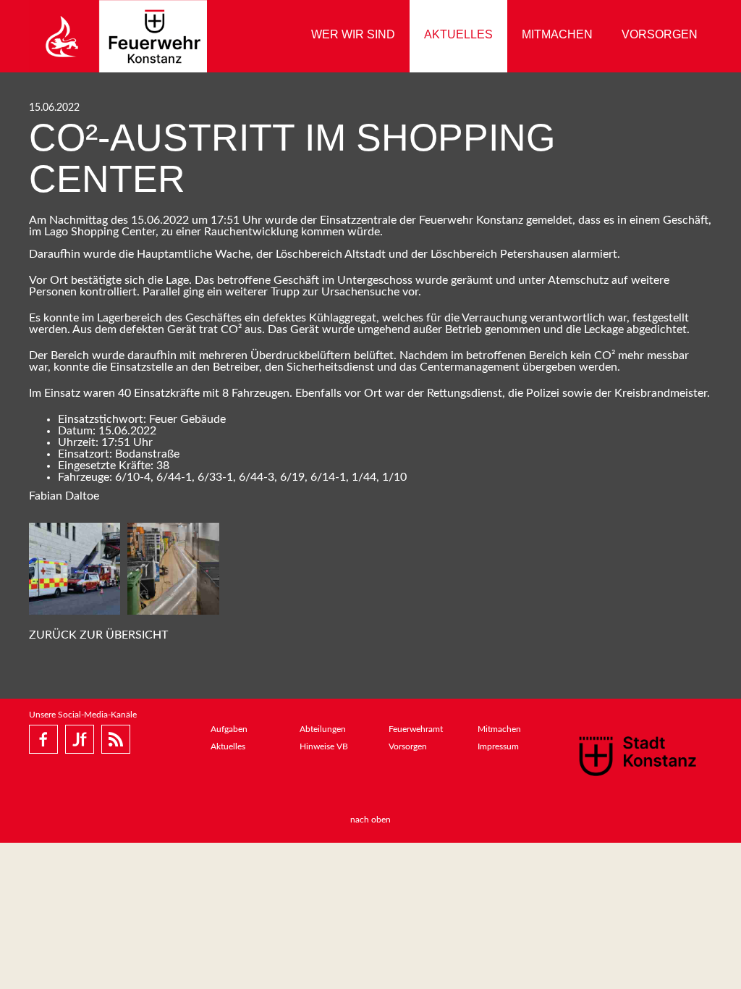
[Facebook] (43, 739)
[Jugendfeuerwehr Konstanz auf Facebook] (79, 739)
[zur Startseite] (118, 36)
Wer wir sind (353, 34)
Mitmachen (557, 34)
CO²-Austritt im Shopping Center (292, 158)
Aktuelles (458, 34)
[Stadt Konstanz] (637, 755)
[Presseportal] (115, 739)
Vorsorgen (660, 34)
